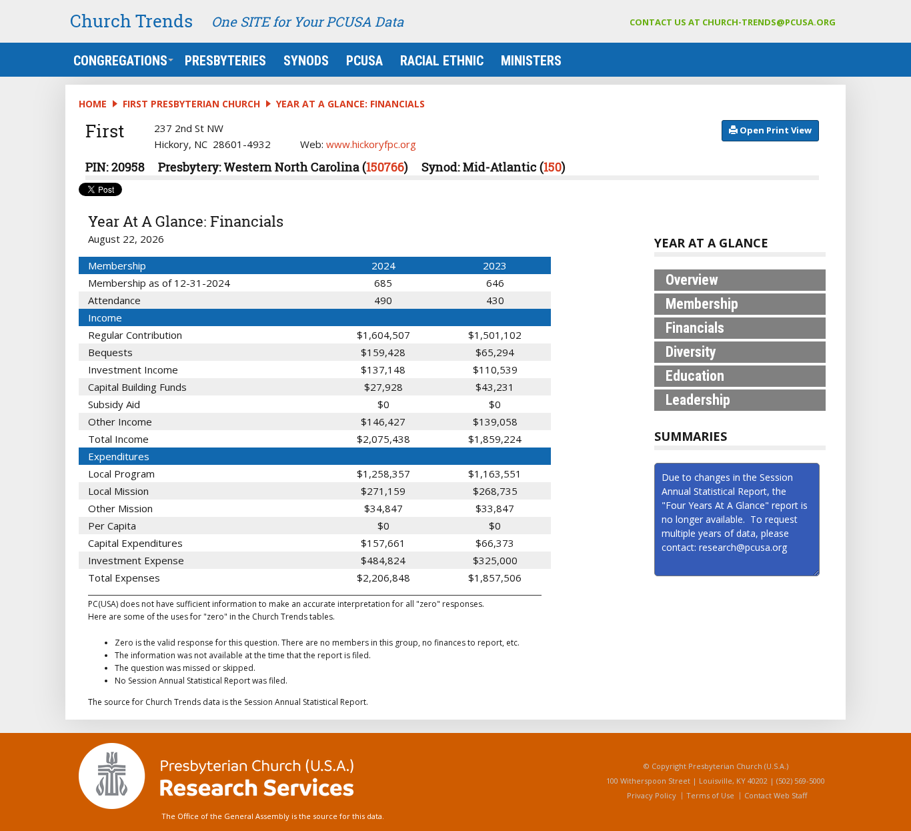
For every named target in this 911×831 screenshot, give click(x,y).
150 (553, 167)
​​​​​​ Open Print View (775, 130)
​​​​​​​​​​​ (775, 130)
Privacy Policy (651, 795)
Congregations (120, 61)
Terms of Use (710, 795)
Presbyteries (225, 61)
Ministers (531, 61)
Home (93, 103)
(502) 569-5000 (800, 781)
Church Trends (131, 20)
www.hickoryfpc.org (371, 144)
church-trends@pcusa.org (769, 22)
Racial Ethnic (442, 61)
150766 (385, 167)
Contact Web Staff (775, 795)
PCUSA (364, 61)
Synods (306, 61)
